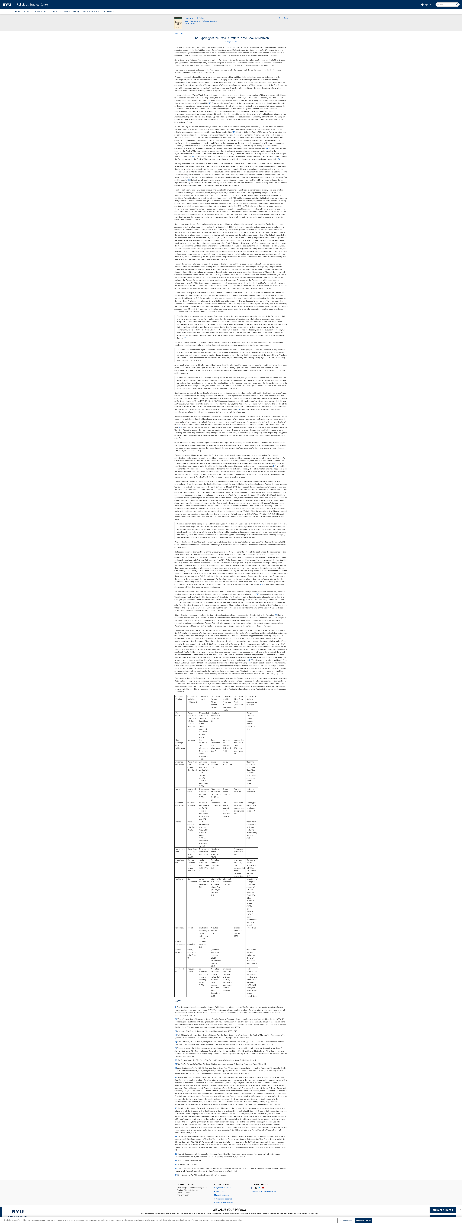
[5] (193, 156)
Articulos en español (223, 1199)
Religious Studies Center (33, 4)
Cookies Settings (345, 1221)
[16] (276, 615)
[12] (274, 466)
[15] (256, 594)
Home (17, 11)
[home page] (7, 4)
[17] (250, 660)
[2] (210, 103)
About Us (28, 11)
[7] (282, 172)
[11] (180, 427)
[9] (185, 338)
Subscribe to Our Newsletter (263, 1191)
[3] (234, 132)
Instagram (256, 1188)
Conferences (55, 11)
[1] (187, 82)
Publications (40, 11)
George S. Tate (231, 42)
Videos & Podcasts (91, 11)
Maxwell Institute (221, 1195)
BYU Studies (219, 1191)
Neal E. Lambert (190, 23)
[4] (267, 148)
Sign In (428, 4)
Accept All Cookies (363, 1221)
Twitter (259, 1188)
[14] (261, 584)
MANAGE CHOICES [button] (443, 1210)
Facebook (252, 1188)
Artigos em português (223, 1202)
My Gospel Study (71, 11)
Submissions (108, 11)
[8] (189, 180)
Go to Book (283, 18)
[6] (279, 159)
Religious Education (222, 1188)
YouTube (263, 1188)
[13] (225, 557)
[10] (239, 409)
